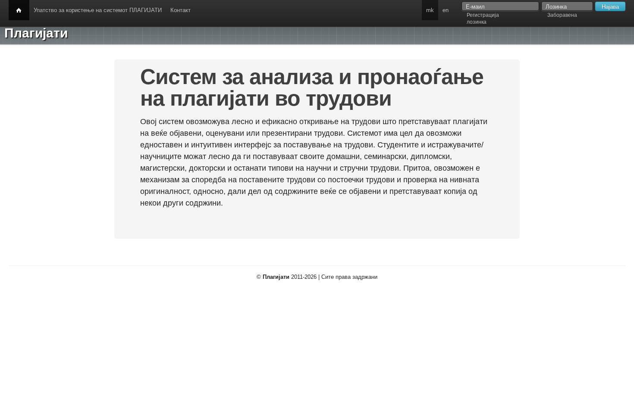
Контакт (180, 10)
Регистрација (483, 15)
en (446, 10)
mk (430, 10)
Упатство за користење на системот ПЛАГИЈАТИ (98, 10)
